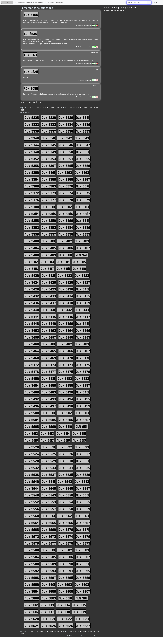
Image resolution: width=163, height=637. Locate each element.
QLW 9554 (66, 502)
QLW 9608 (32, 598)
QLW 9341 (48, 138)
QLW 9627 (83, 626)
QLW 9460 (32, 344)
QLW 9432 (32, 296)
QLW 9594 (66, 571)
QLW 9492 (32, 399)
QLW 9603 (82, 584)
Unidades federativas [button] (24, 3)
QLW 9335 (83, 124)
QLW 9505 (49, 420)
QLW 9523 (82, 447)
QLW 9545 (49, 488)
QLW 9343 (82, 138)
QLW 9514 (63, 433)
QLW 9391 (82, 220)
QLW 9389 (49, 220)
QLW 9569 (49, 529)
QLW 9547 (83, 488)
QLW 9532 (32, 468)
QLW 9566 (66, 523)
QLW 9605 (49, 591)
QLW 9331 (82, 117)
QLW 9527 (83, 454)
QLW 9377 (49, 200)
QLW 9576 (32, 543)
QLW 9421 (48, 275)
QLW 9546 (66, 488)
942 (97, 108)
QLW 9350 (66, 152)
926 (44, 108)
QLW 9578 (66, 543)
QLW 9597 (49, 578)
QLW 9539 (83, 475)
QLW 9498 (66, 406)
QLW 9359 (83, 166)
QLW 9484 (32, 385)
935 (74, 108)
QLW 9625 (49, 626)
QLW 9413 (47, 262)
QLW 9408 (32, 255)
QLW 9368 (32, 186)
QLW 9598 (66, 578)
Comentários (41, 3)
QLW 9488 (32, 392)
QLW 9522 (65, 447)
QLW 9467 (83, 351)
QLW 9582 (65, 550)
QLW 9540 (32, 481)
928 (51, 108)
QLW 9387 (83, 214)
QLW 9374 (66, 193)
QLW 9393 (49, 227)
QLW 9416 (31, 269)
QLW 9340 (32, 138)
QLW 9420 (32, 275)
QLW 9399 (83, 234)
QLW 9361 (48, 172)
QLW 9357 (49, 166)
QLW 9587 (83, 557)
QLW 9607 (83, 591)
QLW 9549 (49, 495)
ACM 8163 (30, 55)
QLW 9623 (82, 619)
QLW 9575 (83, 536)
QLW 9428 (32, 289)
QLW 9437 (49, 303)
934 (71, 108)
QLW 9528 (32, 461)
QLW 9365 (49, 179)
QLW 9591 (82, 564)
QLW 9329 (49, 117)
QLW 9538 (66, 475)
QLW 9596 (32, 578)
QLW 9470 (66, 358)
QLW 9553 (49, 502)
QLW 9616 (31, 612)
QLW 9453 (49, 330)
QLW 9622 (65, 619)
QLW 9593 (49, 571)
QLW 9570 (66, 529)
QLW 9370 (66, 186)
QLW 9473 (49, 365)
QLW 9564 (32, 523)
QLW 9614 (63, 605)
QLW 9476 (32, 372)
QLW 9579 (83, 543)
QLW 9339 (83, 131)
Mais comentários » (30, 102)
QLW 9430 (66, 289)
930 (58, 108)
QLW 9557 (49, 509)
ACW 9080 (31, 88)
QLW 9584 (32, 557)
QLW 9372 (32, 193)
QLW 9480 (32, 378)
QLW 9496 (32, 406)
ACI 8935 (30, 34)
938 (84, 108)
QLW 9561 (48, 516)
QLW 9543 (82, 481)
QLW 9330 (66, 117)
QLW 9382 (65, 207)
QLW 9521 (48, 447)
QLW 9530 (66, 461)
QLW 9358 (66, 166)
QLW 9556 (32, 509)
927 (48, 108)
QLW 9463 (82, 344)
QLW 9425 (49, 282)
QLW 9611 (81, 598)
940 (91, 108)
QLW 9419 (79, 269)
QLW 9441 (48, 310)
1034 (22, 110)
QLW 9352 (32, 159)
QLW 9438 (66, 303)
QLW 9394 (66, 227)
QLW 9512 (31, 433)
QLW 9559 (83, 509)
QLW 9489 (49, 392)
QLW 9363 (82, 172)
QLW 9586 (66, 557)
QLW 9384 (32, 214)
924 (38, 108)
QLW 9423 (82, 275)
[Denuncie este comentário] (76, 25)
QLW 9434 (66, 296)
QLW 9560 (32, 516)
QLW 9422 (65, 275)
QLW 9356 (32, 166)
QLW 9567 (83, 523)
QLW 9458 (66, 337)
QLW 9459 (83, 337)
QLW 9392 (32, 227)
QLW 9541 (48, 481)
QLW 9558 (66, 509)
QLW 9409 (49, 255)
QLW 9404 (32, 248)
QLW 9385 (49, 214)
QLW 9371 (82, 186)
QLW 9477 (49, 372)
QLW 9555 (83, 502)
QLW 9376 (32, 200)
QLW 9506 (66, 420)
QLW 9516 (31, 440)
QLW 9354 (66, 159)
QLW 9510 (65, 426)
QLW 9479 (83, 372)
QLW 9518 (63, 440)
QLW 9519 (79, 440)
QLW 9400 (32, 241)
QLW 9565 (49, 523)
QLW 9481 (48, 378)
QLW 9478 (66, 372)
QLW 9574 (66, 536)
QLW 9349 (49, 152)
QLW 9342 (65, 138)
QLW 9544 (32, 488)
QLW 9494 (66, 399)
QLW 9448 (32, 323)
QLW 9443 (82, 310)
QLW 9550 (66, 495)
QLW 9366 (66, 179)
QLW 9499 (83, 406)
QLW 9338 (66, 131)
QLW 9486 (66, 385)
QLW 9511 (81, 426)
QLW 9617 (47, 612)
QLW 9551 (82, 495)
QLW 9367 (83, 179)
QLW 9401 (48, 241)
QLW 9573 (49, 536)
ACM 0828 (31, 72)
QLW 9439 (83, 303)
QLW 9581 (48, 550)
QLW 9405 (49, 248)
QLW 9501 (48, 413)
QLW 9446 (66, 317)
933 (68, 108)
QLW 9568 (32, 529)
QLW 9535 (83, 468)
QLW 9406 (66, 248)
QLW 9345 (49, 145)
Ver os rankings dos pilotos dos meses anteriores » (120, 9)
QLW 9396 (32, 234)
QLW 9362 (65, 172)
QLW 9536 (32, 475)
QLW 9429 (49, 289)
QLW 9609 (49, 598)
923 (35, 108)
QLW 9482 (65, 378)
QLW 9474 (66, 365)
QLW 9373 (49, 193)
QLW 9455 (83, 330)
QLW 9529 (49, 461)
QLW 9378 (66, 200)
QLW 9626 (66, 626)
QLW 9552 (32, 502)
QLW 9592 (32, 571)
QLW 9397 (49, 234)
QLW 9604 (32, 591)
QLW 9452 (32, 330)
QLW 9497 (49, 406)
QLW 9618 (63, 612)
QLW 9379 (83, 200)
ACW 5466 (31, 15)
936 (78, 108)
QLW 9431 (82, 289)
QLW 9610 (65, 598)
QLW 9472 (32, 365)
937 (81, 108)
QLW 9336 (32, 131)
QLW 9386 (66, 214)
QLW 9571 (82, 529)
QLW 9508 (32, 426)
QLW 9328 (32, 117)
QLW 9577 (49, 543)
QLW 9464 (32, 351)
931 (61, 108)
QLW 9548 (32, 495)
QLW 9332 (32, 124)
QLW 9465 (49, 351)
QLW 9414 (63, 262)
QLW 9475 (83, 365)
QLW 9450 (66, 323)
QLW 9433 (49, 296)
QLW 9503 (82, 413)
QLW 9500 (32, 413)
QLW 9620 (32, 619)
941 (94, 108)
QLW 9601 (48, 584)
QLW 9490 (66, 392)
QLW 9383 (82, 207)
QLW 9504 (32, 420)
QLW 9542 (65, 481)
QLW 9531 (82, 461)
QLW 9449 (49, 323)
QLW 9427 (83, 282)
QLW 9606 (66, 591)
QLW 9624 (32, 626)
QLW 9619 (79, 612)
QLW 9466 (66, 351)
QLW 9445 (49, 317)
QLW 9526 (66, 454)
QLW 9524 (32, 454)
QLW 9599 (83, 578)
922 (31, 108)
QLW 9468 (32, 358)
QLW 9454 (66, 330)
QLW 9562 (65, 516)
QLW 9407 (83, 248)
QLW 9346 (66, 145)
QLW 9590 (66, 564)
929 (54, 108)
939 (87, 108)
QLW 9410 (65, 255)
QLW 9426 (66, 282)
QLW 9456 (32, 337)
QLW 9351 (82, 152)
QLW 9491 (82, 392)
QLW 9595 (83, 571)
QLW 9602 (65, 584)
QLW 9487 (83, 385)
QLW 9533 (49, 468)
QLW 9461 (48, 344)
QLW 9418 (63, 269)
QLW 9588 (32, 564)
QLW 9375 (83, 193)
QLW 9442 (65, 310)
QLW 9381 (48, 207)
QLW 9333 (49, 124)
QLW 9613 (47, 605)
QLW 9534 (66, 468)
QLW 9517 (47, 440)
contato (93, 636)
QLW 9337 (49, 131)
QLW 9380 (32, 207)
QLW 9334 (66, 124)
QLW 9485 (49, 385)
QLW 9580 (32, 550)
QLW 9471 (82, 358)
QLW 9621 (48, 619)
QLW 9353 (49, 159)
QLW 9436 (32, 303)
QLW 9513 (47, 433)
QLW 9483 (82, 378)
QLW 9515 (79, 433)
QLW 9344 (32, 145)
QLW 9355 (83, 159)
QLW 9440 (32, 310)
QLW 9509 (49, 426)
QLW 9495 (83, 399)
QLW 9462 (65, 344)
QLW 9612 (31, 605)
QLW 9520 (32, 447)
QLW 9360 (32, 172)
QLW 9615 (79, 605)
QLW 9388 (32, 220)
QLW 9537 (49, 475)
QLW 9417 (47, 269)
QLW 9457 (49, 337)
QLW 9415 (79, 262)
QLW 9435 (83, 296)
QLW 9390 (66, 220)
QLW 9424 (32, 282)
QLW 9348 (32, 152)
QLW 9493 (49, 399)
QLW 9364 (32, 179)
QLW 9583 (82, 550)
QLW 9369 (49, 186)
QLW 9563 (82, 516)
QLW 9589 (49, 564)
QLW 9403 (82, 241)
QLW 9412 (31, 262)
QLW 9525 (49, 454)
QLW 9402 (65, 241)
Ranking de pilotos (56, 3)
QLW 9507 (83, 420)
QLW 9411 (81, 255)
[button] (155, 3)
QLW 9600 (32, 584)
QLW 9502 (65, 413)
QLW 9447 (83, 317)
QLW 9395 (83, 227)
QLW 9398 (66, 234)
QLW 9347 (83, 145)
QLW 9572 (32, 536)
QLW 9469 (49, 358)
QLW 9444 (32, 317)
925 (41, 108)
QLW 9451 (82, 323)
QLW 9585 (49, 557)
